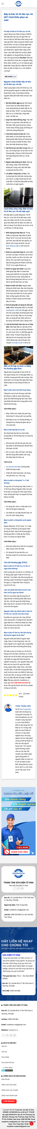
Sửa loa (4, 1052)
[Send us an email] (18, 888)
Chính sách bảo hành (8, 1085)
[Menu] (2, 3)
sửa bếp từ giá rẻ (18, 343)
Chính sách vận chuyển (9, 1090)
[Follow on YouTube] (22, 888)
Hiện (14, 77)
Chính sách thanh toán (9, 1095)
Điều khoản (5, 1079)
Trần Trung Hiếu (25, 709)
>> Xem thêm (8, 1068)
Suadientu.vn (13, 1030)
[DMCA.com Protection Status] (7, 1070)
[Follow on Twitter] (7, 1035)
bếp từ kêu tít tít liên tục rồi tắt (18, 31)
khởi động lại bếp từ (13, 246)
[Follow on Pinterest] (11, 1035)
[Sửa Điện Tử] (18, 3)
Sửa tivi (4, 1046)
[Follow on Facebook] (14, 888)
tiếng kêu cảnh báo (15, 310)
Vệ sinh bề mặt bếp (13, 467)
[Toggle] (3, 1069)
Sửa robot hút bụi (7, 1062)
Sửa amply (5, 1057)
